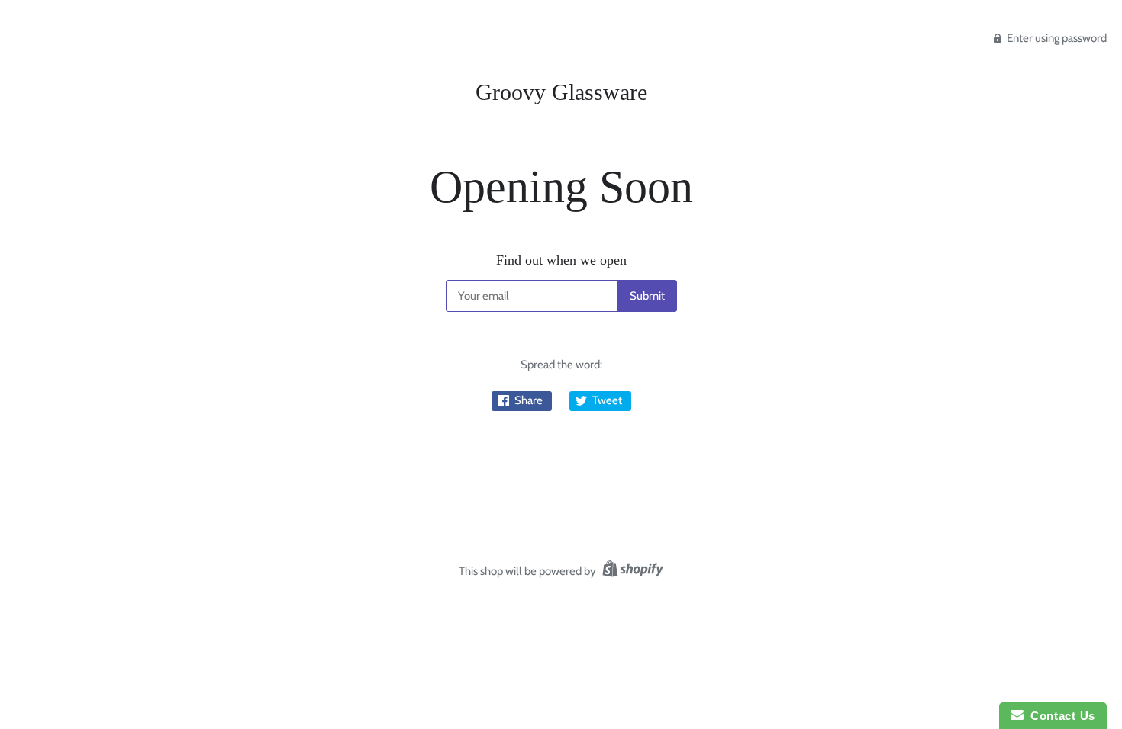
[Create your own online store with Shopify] (630, 571)
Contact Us (1059, 715)
